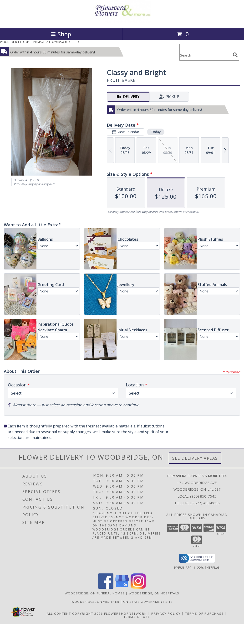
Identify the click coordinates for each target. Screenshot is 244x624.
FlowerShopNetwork (125, 613)
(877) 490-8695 (206, 502)
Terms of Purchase (204, 613)
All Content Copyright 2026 (75, 613)
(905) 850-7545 (203, 496)
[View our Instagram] (138, 587)
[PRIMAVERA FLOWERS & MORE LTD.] (122, 21)
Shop (64, 34)
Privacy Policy (166, 613)
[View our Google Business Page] (122, 587)
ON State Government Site (148, 601)
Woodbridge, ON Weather (95, 601)
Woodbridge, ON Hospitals (154, 593)
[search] (235, 54)
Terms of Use (137, 616)
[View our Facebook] (105, 587)
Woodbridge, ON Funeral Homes (95, 593)
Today (156, 132)
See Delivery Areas (195, 458)
